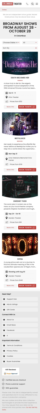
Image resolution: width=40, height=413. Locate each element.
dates (4, 10)
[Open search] (32, 4)
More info (10, 107)
